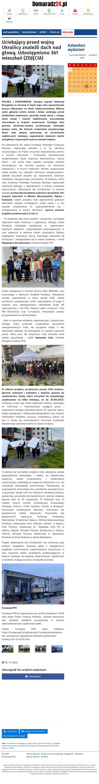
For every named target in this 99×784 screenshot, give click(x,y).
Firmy (62, 14)
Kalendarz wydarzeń (76, 47)
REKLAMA (68, 32)
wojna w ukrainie (8, 748)
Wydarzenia (88, 14)
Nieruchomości (49, 14)
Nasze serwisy (33, 756)
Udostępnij (34, 676)
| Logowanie (11, 731)
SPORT (43, 32)
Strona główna (33, 754)
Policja (75, 14)
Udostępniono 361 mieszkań (48, 746)
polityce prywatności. (61, 774)
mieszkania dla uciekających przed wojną (21, 743)
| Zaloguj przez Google (15, 736)
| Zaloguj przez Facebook (34, 731)
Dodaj (9, 14)
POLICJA (54, 32)
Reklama (9, 22)
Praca (36, 14)
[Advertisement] (20, 701)
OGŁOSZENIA (29, 32)
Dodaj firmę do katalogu (52, 754)
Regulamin (69, 754)
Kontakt (44, 756)
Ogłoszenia (22, 14)
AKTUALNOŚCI (11, 32)
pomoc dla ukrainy (44, 743)
